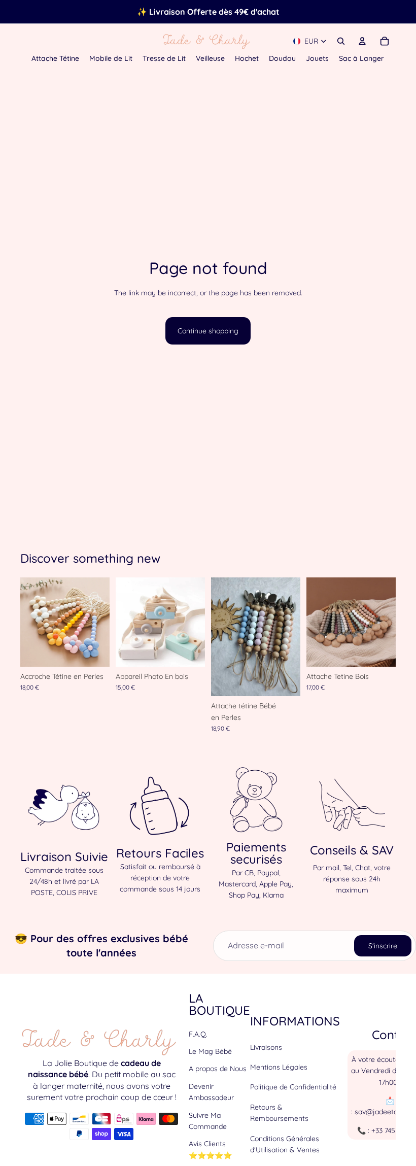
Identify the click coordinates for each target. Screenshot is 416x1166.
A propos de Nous (218, 1069)
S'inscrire (382, 945)
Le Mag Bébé (210, 1051)
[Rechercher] (341, 41)
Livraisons (266, 1047)
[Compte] (362, 41)
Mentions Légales (278, 1067)
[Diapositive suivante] (98, 622)
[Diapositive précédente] (31, 622)
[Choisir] (94, 651)
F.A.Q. (198, 1034)
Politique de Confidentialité (293, 1087)
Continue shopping (208, 330)
